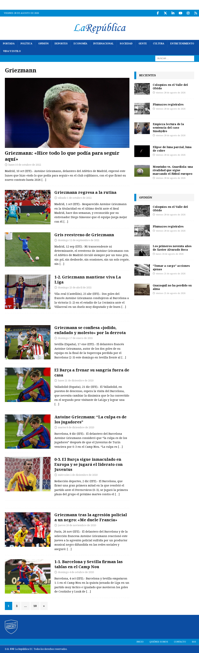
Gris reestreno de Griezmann (84, 234)
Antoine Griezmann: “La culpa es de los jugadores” (90, 419)
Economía (80, 43)
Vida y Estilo (12, 51)
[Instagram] (188, 13)
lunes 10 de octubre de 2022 (24, 164)
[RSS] (195, 13)
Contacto (180, 642)
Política (26, 43)
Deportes (61, 43)
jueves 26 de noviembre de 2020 (77, 525)
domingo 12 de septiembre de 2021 (79, 240)
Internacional (103, 43)
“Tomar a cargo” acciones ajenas (171, 267)
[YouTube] (180, 13)
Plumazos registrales (168, 104)
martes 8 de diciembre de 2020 (76, 427)
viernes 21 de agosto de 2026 (170, 273)
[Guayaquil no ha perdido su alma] (142, 289)
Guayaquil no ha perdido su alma (172, 287)
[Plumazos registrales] (142, 108)
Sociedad (126, 43)
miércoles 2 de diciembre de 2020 (78, 474)
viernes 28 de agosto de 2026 (170, 92)
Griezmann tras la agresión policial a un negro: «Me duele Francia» (90, 517)
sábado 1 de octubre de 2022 (75, 197)
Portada (9, 43)
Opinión (43, 43)
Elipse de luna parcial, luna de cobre (172, 148)
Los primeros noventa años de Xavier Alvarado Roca (172, 247)
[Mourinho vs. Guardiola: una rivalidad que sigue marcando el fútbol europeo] (142, 171)
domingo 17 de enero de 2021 (75, 338)
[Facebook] (157, 13)
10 (35, 605)
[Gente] (28, 529)
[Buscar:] (174, 58)
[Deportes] (28, 207)
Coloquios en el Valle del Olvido (170, 86)
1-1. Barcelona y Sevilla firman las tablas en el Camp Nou (88, 564)
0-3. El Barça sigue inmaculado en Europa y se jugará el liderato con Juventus (88, 464)
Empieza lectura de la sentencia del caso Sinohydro (168, 127)
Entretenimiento (182, 43)
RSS (194, 642)
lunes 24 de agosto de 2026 (169, 254)
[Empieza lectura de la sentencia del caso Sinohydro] (142, 128)
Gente (143, 43)
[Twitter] (165, 13)
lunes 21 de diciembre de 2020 (75, 380)
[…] (43, 179)
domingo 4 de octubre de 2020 (76, 572)
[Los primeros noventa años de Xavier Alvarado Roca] (142, 250)
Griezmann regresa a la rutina (85, 192)
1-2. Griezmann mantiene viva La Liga (87, 279)
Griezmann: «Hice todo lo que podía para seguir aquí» (62, 156)
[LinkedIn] (172, 13)
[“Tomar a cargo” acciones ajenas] (142, 270)
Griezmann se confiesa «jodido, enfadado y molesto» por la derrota (90, 330)
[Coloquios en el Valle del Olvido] (142, 89)
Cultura (158, 43)
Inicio (140, 642)
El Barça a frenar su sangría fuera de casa (91, 372)
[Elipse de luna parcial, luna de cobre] (142, 151)
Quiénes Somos (158, 642)
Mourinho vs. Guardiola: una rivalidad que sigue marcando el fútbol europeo (173, 170)
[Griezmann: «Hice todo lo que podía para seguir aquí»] (67, 113)
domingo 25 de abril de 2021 (75, 287)
